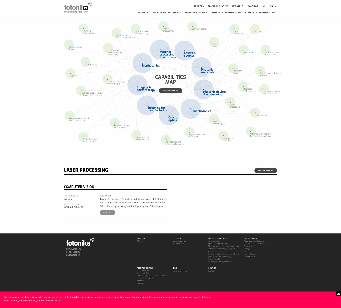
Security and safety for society (220, 262)
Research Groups (180, 243)
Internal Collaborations (226, 12)
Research (143, 12)
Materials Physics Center (147, 278)
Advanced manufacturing (254, 241)
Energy (246, 249)
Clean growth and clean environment (223, 246)
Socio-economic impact (167, 12)
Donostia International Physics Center (152, 275)
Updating (237, 6)
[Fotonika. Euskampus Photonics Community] (78, 7)
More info (107, 213)
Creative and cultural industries (256, 243)
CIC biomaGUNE (143, 270)
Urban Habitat (249, 256)
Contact (252, 6)
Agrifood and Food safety (218, 243)
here (59, 301)
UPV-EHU (140, 283)
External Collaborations (260, 12)
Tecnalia (140, 281)
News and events (180, 271)
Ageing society (214, 241)
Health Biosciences (251, 254)
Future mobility (214, 259)
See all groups (170, 90)
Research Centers (218, 6)
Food (246, 251)
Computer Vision (79, 186)
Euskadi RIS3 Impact (196, 12)
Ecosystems (249, 246)
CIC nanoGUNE (143, 273)
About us (199, 6)
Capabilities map (179, 241)
